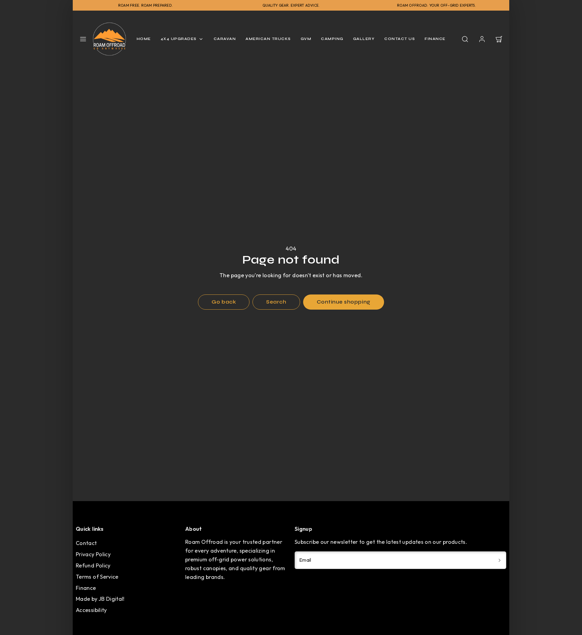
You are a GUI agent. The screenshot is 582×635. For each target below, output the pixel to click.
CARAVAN (225, 39)
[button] (83, 39)
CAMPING (332, 39)
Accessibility (91, 610)
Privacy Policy (93, 554)
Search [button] (276, 302)
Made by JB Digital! (100, 598)
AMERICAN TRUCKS (268, 39)
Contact (86, 543)
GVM (306, 39)
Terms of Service (97, 576)
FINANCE (435, 39)
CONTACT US (399, 39)
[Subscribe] (499, 560)
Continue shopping (343, 302)
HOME (144, 39)
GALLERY (364, 39)
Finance (86, 587)
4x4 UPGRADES (179, 39)
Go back (224, 302)
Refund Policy (93, 565)
